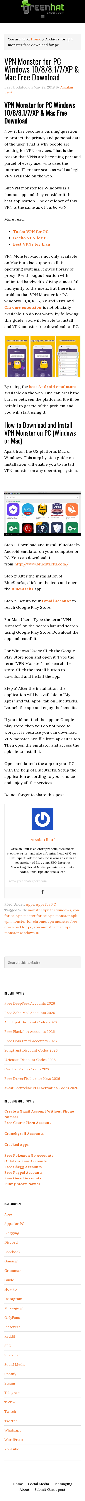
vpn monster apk (62, 915)
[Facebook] (42, 892)
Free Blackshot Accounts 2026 (29, 1031)
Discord (11, 1242)
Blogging (11, 1233)
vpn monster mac (48, 927)
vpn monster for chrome (25, 921)
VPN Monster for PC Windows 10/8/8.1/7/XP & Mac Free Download (41, 69)
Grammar (12, 1270)
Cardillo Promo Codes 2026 (27, 1069)
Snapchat (12, 1355)
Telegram (12, 1392)
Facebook (12, 1252)
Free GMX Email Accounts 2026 (30, 1041)
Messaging (13, 1308)
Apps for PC (46, 904)
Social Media (14, 1364)
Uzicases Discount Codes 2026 (30, 1059)
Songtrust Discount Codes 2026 (31, 1050)
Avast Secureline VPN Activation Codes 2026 (41, 1088)
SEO (7, 1345)
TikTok (9, 1402)
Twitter (10, 1421)
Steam (9, 1383)
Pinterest (12, 1327)
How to (10, 1289)
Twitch (10, 1411)
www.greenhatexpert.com (28, 881)
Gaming (10, 1261)
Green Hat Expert (42, 7)
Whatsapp (12, 1430)
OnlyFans (12, 1317)
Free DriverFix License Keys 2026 (32, 1078)
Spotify (10, 1374)
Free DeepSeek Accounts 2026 (29, 1003)
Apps (30, 904)
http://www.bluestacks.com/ (41, 564)
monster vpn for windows (49, 910)
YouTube (11, 1449)
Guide (9, 1280)
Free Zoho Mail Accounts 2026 (29, 1012)
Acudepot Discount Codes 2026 (30, 1022)
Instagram (13, 1298)
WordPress (13, 1439)
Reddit (9, 1336)
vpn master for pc (31, 915)
